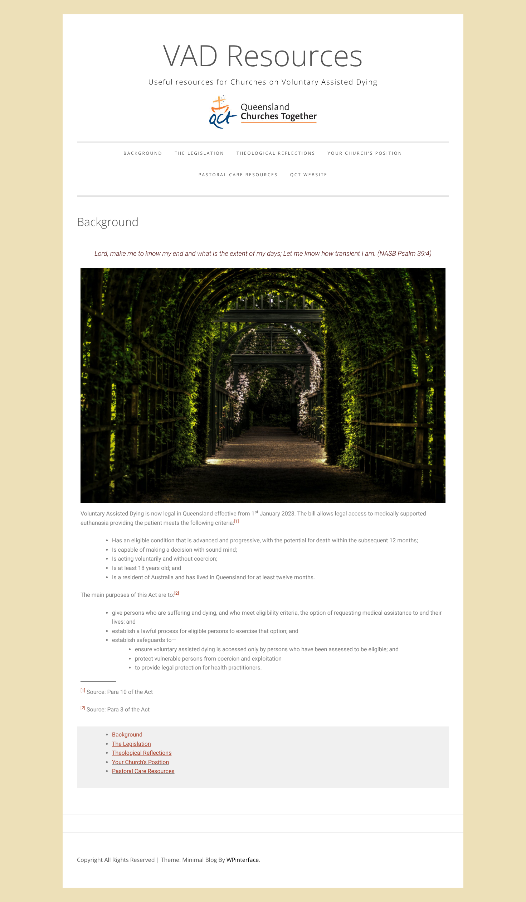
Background (142, 153)
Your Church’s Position (365, 153)
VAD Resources (263, 55)
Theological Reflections (276, 153)
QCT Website (309, 175)
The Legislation (199, 153)
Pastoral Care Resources (238, 175)
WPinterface (243, 860)
